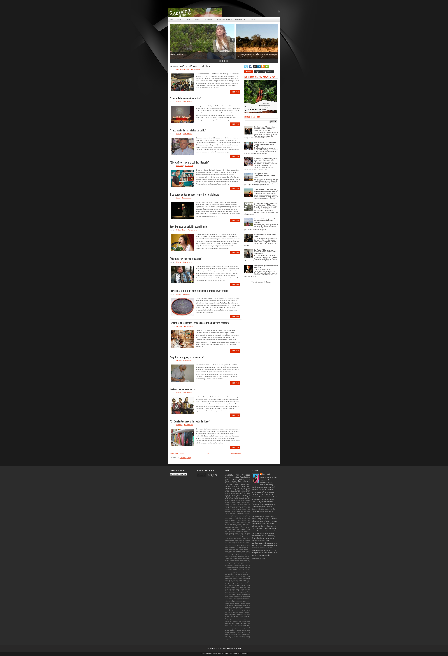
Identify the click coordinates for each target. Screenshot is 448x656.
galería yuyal (246, 630)
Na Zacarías (228, 594)
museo (244, 634)
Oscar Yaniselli (229, 601)
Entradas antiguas (236, 453)
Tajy (242, 491)
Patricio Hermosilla (245, 517)
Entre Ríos (228, 553)
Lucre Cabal (242, 580)
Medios (241, 498)
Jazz (239, 481)
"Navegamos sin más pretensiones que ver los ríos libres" (264, 175)
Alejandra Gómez (245, 500)
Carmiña (244, 536)
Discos (180, 19)
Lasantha (226, 653)
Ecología (227, 506)
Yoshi (241, 623)
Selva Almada (229, 518)
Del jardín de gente (237, 504)
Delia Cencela (241, 544)
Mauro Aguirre (246, 590)
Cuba (229, 542)
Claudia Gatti (240, 490)
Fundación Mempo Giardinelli (233, 509)
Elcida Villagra (246, 551)
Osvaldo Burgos (237, 601)
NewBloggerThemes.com (240, 653)
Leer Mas (235, 92)
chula (240, 627)
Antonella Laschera (230, 531)
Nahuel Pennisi (246, 594)
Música (178, 102)
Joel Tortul (247, 567)
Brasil (236, 533)
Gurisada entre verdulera (182, 389)
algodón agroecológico (232, 500)
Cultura (227, 479)
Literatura (209, 19)
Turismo (247, 498)
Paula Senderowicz (230, 607)
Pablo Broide (246, 601)
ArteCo (248, 488)
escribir (248, 629)
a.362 (235, 625)
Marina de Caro (229, 585)
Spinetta (227, 618)
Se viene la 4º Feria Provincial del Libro (190, 66)
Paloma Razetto (229, 603)
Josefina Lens (237, 569)
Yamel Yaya (228, 623)
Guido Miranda (229, 563)
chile (237, 627)
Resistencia (228, 614)
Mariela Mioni (236, 583)
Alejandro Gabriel (245, 526)
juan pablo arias (240, 632)
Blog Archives (267, 72)
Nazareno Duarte (241, 596)
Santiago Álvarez (230, 616)
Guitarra (243, 563)
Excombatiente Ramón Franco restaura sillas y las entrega (199, 322)
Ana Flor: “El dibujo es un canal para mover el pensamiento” (265, 159)
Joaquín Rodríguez (239, 567)
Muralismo (247, 592)
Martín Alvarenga (229, 515)
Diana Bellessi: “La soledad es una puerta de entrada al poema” (266, 190)
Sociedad (186, 69)
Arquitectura (237, 483)
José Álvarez (228, 571)
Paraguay (237, 517)
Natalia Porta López (230, 596)
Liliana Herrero (228, 578)
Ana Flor (244, 527)
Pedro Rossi (239, 607)
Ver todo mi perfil (259, 558)
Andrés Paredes (245, 529)
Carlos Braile (228, 535)
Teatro (178, 198)
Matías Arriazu (229, 590)
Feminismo (241, 556)
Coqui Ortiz (228, 484)
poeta (226, 638)
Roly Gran (243, 614)
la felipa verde (233, 634)
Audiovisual (228, 502)
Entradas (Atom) (185, 458)
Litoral (234, 578)
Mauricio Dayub (237, 590)
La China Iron (244, 573)
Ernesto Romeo (236, 553)
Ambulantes (228, 527)
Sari (237, 616)
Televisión (239, 618)
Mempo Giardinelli (229, 592)
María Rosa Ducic (230, 589)
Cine (248, 477)
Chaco (236, 540)
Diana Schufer (232, 545)
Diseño (226, 547)
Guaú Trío (247, 562)
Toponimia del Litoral (224, 19)
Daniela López (233, 544)
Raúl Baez (239, 610)
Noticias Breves (181, 230)
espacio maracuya (230, 630)
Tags (257, 72)
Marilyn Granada (245, 583)
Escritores (179, 69)
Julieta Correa (246, 571)
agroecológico (242, 625)
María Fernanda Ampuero (232, 587)
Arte (237, 475)
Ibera (248, 565)
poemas (248, 636)
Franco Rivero (243, 560)
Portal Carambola (241, 609)
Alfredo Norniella (236, 493)
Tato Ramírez (233, 618)
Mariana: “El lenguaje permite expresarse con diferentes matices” (265, 220)
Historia (178, 294)
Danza (234, 495)
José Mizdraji (228, 513)
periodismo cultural (230, 522)
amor (249, 518)
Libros (189, 19)
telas (238, 522)
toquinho (243, 638)
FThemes (209, 653)
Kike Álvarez (236, 573)
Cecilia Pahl (232, 538)
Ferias (226, 507)
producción (231, 638)
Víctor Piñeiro (246, 621)
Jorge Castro (228, 569)
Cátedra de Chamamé (238, 542)
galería (239, 520)
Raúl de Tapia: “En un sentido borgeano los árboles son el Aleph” (265, 144)
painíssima (242, 636)
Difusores (244, 483)
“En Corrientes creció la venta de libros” (190, 421)
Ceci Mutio (246, 493)
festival (233, 520)
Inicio (171, 20)
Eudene (227, 554)
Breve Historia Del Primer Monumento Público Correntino (199, 290)
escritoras (227, 520)
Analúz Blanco (236, 529)
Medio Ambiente (240, 19)
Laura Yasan (235, 576)
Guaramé (241, 562)
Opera (244, 598)
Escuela (248, 553)
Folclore (232, 560)
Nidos (230, 598)
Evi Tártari (233, 554)
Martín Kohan (238, 515)
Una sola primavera (236, 619)
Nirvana (234, 598)
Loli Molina (239, 578)
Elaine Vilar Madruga (235, 551)
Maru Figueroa (246, 515)
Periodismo (228, 483)
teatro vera (238, 638)
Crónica (198, 19)
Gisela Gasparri (234, 562)
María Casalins (246, 585)
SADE (248, 614)
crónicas (227, 629)
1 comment (186, 294)
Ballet (245, 531)
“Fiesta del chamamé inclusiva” (185, 98)
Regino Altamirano (244, 612)
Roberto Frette (235, 614)
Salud (252, 19)
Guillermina (237, 563)
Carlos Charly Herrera (239, 535)
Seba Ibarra (241, 488)
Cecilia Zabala (241, 538)
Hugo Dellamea (242, 565)
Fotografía (239, 507)
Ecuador (240, 549)
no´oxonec (235, 636)
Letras (248, 576)
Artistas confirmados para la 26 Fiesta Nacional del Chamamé (265, 204)
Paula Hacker (246, 605)
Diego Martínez (241, 545)
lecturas (244, 520)
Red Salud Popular (231, 612)
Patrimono (228, 488)
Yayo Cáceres (235, 623)
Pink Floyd (228, 609)
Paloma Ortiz (245, 486)
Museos (228, 477)
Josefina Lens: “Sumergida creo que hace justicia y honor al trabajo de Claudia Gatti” (265, 128)
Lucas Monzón (233, 580)
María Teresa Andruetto (243, 589)
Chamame (241, 540)
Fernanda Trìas (234, 558)
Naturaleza (227, 517)
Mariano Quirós (246, 582)
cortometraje (247, 627)
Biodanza (231, 533)
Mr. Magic (242, 592)
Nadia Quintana (236, 594)
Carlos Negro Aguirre (236, 536)
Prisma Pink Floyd (230, 610)
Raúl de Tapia (246, 610)
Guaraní (238, 497)
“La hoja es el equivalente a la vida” (190, 54)
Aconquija (233, 524)
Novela (232, 517)
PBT (231, 653)
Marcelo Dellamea (245, 513)
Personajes (247, 607)
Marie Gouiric (228, 583)
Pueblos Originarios (232, 486)
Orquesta (227, 600)
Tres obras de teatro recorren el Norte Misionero (194, 194)
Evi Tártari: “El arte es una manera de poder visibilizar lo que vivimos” (265, 251)
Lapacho (230, 574)
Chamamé (246, 481)
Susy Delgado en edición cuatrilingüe (188, 226)
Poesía (178, 360)
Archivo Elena (239, 531)
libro (249, 520)
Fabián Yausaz (240, 554)
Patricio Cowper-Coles (235, 605)
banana (227, 627)
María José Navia (245, 587)
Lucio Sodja (233, 498)
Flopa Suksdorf (243, 558)
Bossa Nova (229, 490)
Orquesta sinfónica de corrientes (240, 600)
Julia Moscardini (237, 571)
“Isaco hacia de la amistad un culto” (188, 130)
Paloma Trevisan (240, 603)
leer (249, 483)
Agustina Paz (234, 526)
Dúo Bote (247, 504)
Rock (233, 488)
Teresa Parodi (246, 618)
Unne (240, 621)
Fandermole (234, 556)
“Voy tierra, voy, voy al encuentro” (187, 357)
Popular (248, 72)
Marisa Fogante (237, 585)
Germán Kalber (246, 509)
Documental (232, 547)
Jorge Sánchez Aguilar (243, 511)
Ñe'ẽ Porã (266, 474)
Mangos (239, 582)
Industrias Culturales (230, 511)
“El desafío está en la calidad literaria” (189, 162)
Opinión (248, 598)
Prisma (248, 609)
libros (246, 491)
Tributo (226, 619)
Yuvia (230, 625)
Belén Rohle (236, 502)
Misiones (236, 592)
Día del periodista (233, 549)
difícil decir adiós (240, 629)
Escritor (243, 553)
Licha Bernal (236, 513)
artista (248, 625)
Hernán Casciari (233, 565)
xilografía (243, 522)
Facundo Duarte (245, 506)
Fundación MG (246, 507)
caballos (232, 627)
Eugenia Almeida (235, 506)
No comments (195, 69)
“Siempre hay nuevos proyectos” (186, 258)
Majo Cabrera (233, 582)
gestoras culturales (230, 632)
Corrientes (228, 495)
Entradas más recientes (177, 453)
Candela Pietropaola (244, 533)
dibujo (231, 629)
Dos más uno (240, 547)
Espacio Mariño (245, 484)
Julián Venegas (229, 573)
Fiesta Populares (241, 495)
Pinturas (233, 609)
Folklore (236, 560)
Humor (244, 497)
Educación (246, 549)
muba (239, 634)
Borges (244, 502)
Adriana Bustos (241, 524)
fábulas (239, 630)
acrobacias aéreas (240, 518)
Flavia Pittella (232, 507)
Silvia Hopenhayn (245, 616)
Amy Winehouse (236, 527)
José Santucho (246, 569)
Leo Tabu (243, 576)
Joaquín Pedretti (229, 567)
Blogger (268, 282)
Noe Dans (239, 598)
